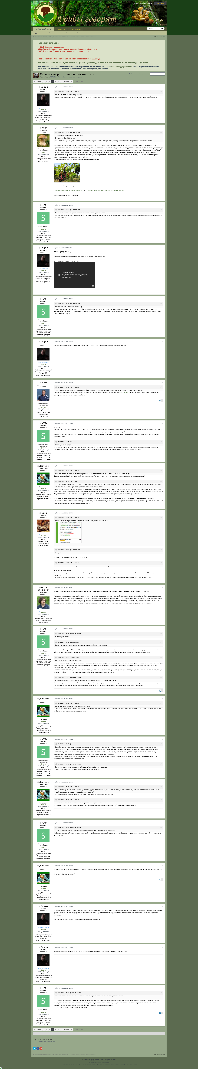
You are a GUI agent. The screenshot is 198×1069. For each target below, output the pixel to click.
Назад (39, 81)
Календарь (69, 33)
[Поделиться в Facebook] (37, 1048)
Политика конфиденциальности (93, 1060)
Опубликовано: (63, 87)
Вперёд (66, 81)
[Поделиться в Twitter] (34, 1048)
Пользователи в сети (56, 33)
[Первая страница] (34, 81)
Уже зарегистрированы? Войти (141, 3)
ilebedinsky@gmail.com (121, 67)
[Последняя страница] (71, 81)
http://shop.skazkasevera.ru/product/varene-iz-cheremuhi (105, 190)
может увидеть (125, 392)
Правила (79, 33)
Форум (35, 33)
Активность (61, 29)
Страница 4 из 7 (79, 81)
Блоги (43, 33)
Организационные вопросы (72, 77)
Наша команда (76, 29)
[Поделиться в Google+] (40, 1048)
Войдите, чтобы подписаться (140, 74)
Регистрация (160, 3)
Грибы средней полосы (43, 29)
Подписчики (155, 74)
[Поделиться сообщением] (162, 87)
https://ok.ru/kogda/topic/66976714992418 (68, 190)
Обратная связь (110, 1060)
